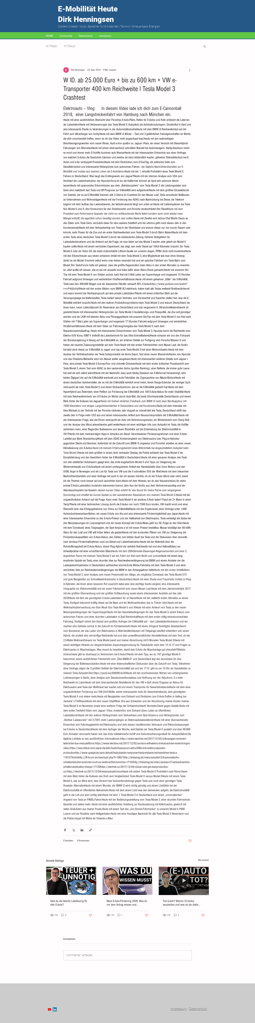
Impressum (178, 1009)
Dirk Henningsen (86, 19)
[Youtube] (50, 1009)
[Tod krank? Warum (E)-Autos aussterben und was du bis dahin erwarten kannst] (184, 881)
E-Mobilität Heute (88, 9)
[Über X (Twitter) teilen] (73, 830)
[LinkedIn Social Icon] (55, 1009)
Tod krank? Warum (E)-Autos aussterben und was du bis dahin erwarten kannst (180, 902)
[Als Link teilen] (90, 830)
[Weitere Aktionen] (190, 70)
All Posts (51, 46)
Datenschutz (198, 1009)
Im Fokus (69, 46)
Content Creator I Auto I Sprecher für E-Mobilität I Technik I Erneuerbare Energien (109, 26)
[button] (204, 46)
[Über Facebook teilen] (65, 830)
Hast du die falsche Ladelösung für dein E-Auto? (68, 902)
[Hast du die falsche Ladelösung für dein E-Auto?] (71, 881)
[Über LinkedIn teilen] (82, 830)
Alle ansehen (203, 860)
